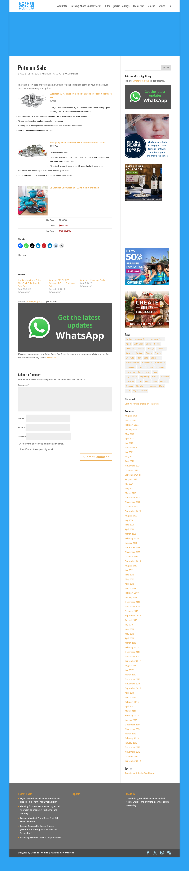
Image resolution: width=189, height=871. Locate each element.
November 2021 (132, 465)
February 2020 (132, 538)
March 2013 (130, 733)
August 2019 (131, 565)
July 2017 (129, 670)
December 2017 (132, 652)
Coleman (140, 348)
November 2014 (132, 729)
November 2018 (132, 606)
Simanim (129, 386)
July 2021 (129, 483)
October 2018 (131, 611)
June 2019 (129, 574)
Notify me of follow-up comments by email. (43, 443)
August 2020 (131, 515)
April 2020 (129, 529)
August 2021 (131, 479)
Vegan (136, 390)
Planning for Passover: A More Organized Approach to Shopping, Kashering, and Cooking (40, 810)
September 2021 (133, 474)
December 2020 (132, 497)
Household (160, 362)
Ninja (155, 372)
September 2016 (133, 688)
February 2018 (132, 647)
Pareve (155, 376)
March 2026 (130, 420)
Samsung (164, 381)
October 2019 (131, 556)
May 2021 (129, 488)
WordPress (68, 852)
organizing (144, 376)
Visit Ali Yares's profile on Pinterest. (142, 403)
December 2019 (132, 547)
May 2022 (129, 456)
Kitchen (46, 73)
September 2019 (133, 561)
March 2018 (130, 642)
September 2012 (133, 761)
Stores (162, 6)
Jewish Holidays (121, 6)
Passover (57, 73)
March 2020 (130, 533)
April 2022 (129, 461)
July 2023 (129, 443)
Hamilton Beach (132, 362)
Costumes (161, 348)
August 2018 (131, 620)
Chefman (130, 348)
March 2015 (130, 711)
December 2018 (132, 602)
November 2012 (132, 751)
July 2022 (129, 452)
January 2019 (131, 597)
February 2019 (132, 592)
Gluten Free (156, 358)
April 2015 (129, 706)
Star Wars (140, 386)
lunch (148, 372)
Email (21, 427)
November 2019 (132, 552)
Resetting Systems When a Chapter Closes (40, 837)
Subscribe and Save (156, 386)
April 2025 (129, 438)
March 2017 (130, 674)
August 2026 (131, 415)
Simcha (151, 6)
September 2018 (133, 615)
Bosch (157, 344)
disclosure (51, 357)
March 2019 (130, 588)
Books (148, 344)
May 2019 (129, 579)
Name (22, 418)
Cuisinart (139, 353)
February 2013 (132, 738)
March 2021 (130, 493)
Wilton (144, 390)
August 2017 (131, 665)
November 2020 (132, 502)
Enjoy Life (130, 358)
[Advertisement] (94, 34)
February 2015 (132, 715)
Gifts (107, 6)
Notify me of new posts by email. (38, 449)
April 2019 (129, 583)
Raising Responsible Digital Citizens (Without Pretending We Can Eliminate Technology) (38, 829)
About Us (62, 6)
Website (22, 436)
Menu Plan (138, 6)
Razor (147, 381)
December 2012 (132, 747)
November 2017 (132, 656)
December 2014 (132, 724)
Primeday (130, 381)
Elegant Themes (39, 852)
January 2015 (131, 720)
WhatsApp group (34, 301)
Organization (131, 376)
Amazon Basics (141, 339)
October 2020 (131, 506)
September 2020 (133, 511)
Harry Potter (147, 362)
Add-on (129, 339)
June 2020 (129, 524)
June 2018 (129, 629)
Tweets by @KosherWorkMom (139, 773)
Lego (140, 372)
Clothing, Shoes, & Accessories (85, 6)
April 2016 (129, 692)
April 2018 (129, 638)
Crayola (129, 353)
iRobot (141, 367)
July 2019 (129, 570)
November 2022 (132, 447)
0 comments (71, 73)
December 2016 (132, 679)
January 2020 (131, 543)
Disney (149, 353)
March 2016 (130, 697)
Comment (24, 385)
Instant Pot (130, 367)
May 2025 (129, 434)
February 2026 (132, 424)
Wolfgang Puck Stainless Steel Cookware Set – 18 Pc (78, 142)
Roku (155, 381)
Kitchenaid (160, 367)
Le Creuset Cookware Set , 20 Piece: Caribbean (74, 187)
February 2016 (132, 702)
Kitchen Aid (130, 372)
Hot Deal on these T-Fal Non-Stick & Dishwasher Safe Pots (29, 283)
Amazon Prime (157, 339)
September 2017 (133, 661)
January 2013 (131, 742)
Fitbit (139, 358)
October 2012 (131, 756)
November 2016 (132, 683)
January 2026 (131, 429)
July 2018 (129, 624)
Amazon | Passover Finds (92, 280)
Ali (22, 73)
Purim (139, 381)
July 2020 (129, 520)
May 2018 (129, 633)
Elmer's (158, 353)
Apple (128, 344)
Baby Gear (138, 344)
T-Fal (128, 390)
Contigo (150, 348)
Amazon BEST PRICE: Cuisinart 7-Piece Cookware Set (62, 283)
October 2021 (131, 470)
